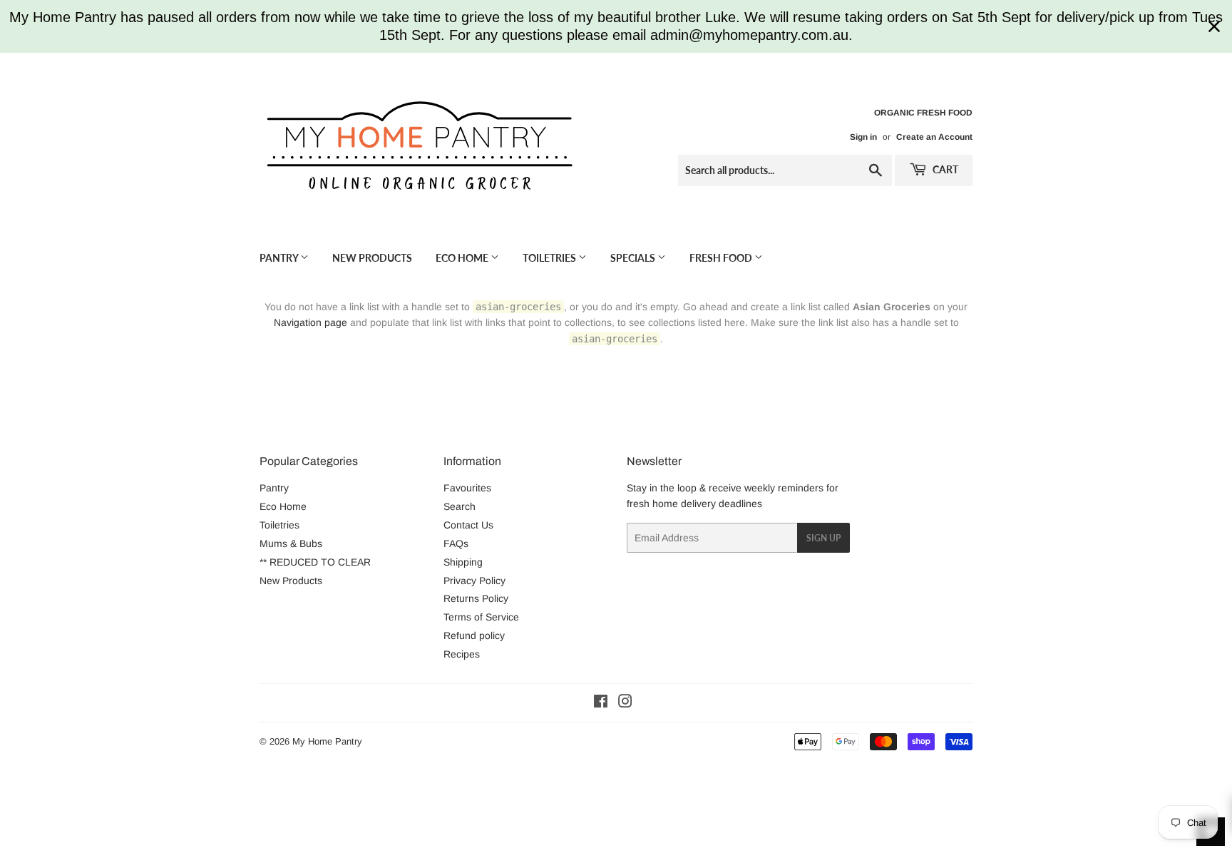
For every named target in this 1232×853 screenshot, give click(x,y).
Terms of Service (481, 617)
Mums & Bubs (291, 543)
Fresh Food (721, 258)
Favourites (467, 488)
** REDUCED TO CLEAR (315, 562)
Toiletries (550, 258)
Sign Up (823, 538)
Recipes (461, 654)
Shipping (463, 562)
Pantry (280, 258)
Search (459, 506)
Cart (944, 169)
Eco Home (463, 258)
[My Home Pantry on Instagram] (625, 703)
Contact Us (468, 525)
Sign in (863, 137)
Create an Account (934, 137)
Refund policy (474, 635)
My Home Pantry (327, 741)
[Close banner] (1214, 26)
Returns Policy (475, 598)
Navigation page (310, 322)
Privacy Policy (474, 580)
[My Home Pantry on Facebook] (600, 703)
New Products (372, 258)
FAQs (455, 543)
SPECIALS (633, 258)
